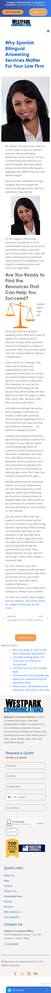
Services (8, 906)
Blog (6, 880)
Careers (8, 885)
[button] (48, 31)
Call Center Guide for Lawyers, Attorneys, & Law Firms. (25, 604)
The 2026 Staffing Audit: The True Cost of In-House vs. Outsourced (28, 661)
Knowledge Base (13, 896)
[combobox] (12, 797)
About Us (9, 875)
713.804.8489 (11, 944)
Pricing (8, 901)
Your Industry (11, 917)
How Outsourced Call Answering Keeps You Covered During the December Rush (31, 679)
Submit (11, 831)
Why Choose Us (12, 911)
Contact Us (10, 891)
